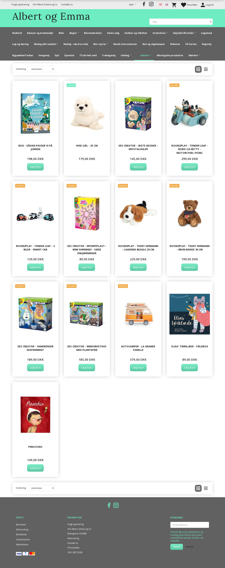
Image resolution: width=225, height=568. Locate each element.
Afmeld (189, 546)
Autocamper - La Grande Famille (138, 348)
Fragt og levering (20, 4)
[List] (205, 69)
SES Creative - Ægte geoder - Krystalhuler (138, 147)
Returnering (73, 538)
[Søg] (211, 21)
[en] (166, 4)
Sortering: (21, 68)
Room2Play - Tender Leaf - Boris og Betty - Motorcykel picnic (189, 149)
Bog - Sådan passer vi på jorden (35, 147)
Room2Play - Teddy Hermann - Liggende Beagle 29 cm (138, 247)
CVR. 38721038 (75, 552)
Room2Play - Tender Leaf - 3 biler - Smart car (35, 247)
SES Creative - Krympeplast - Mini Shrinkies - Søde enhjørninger (87, 249)
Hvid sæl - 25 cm (87, 145)
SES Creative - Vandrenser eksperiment (35, 348)
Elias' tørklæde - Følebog (189, 346)
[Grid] (198, 69)
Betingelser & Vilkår (77, 533)
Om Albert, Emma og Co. (45, 4)
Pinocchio (35, 446)
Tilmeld (176, 546)
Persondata (73, 547)
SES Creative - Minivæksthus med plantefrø (86, 348)
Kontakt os (67, 4)
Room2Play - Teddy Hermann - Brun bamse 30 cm (190, 247)
